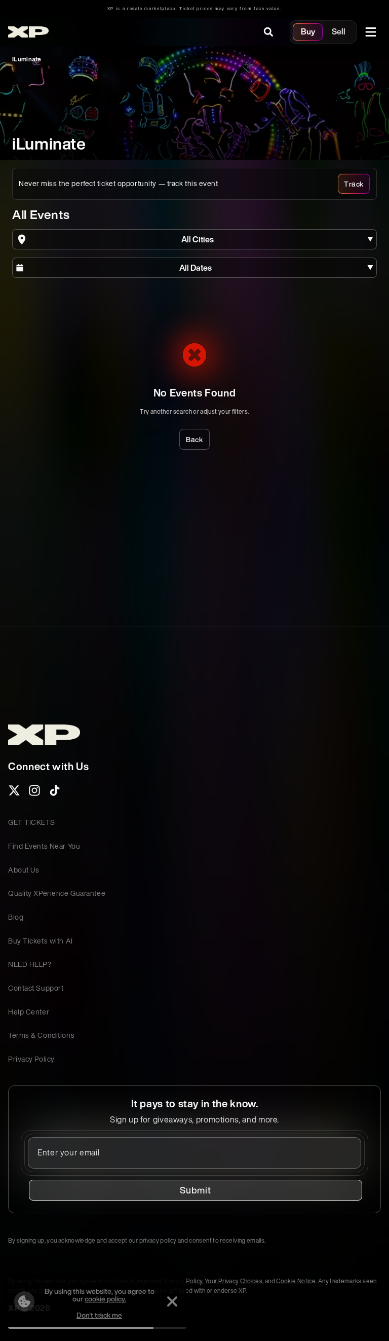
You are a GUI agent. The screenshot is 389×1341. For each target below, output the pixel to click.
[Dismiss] (172, 1301)
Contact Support (35, 988)
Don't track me (99, 1315)
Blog (15, 917)
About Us (23, 869)
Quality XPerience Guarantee (56, 893)
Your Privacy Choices (233, 1281)
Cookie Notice (296, 1281)
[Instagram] (34, 793)
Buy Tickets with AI (40, 940)
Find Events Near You (44, 846)
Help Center (28, 1011)
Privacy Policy (31, 1059)
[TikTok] (55, 793)
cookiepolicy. (105, 1298)
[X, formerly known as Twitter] (14, 793)
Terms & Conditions (41, 1035)
